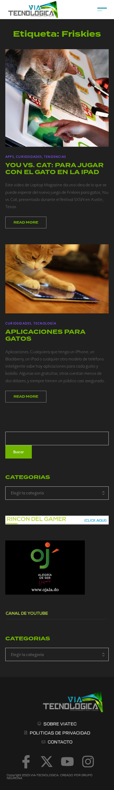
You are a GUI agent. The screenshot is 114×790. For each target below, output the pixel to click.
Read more (26, 222)
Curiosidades (29, 156)
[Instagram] (88, 761)
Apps (9, 156)
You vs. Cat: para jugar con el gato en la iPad (54, 169)
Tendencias (55, 156)
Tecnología (44, 323)
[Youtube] (67, 761)
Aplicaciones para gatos (45, 335)
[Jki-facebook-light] (26, 761)
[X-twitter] (46, 761)
